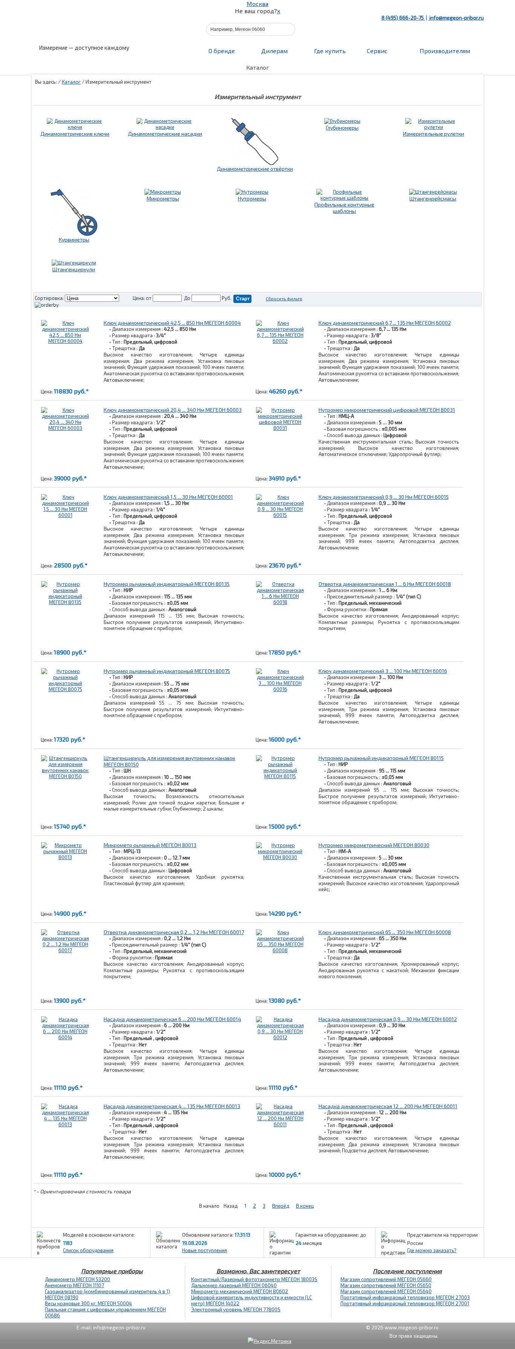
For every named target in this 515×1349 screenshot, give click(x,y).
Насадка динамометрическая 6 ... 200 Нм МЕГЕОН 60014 (172, 1019)
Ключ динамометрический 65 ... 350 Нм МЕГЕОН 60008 (385, 932)
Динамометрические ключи (74, 133)
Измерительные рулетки (433, 133)
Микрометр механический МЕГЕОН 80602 (239, 1291)
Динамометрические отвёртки (255, 168)
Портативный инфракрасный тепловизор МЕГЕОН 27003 (405, 1297)
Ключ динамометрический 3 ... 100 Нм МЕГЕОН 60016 (383, 671)
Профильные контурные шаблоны (344, 207)
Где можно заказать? (432, 1250)
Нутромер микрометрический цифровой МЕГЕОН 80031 (387, 410)
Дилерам (274, 50)
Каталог (71, 82)
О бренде (221, 50)
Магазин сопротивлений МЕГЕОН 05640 (386, 1291)
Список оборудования (88, 1250)
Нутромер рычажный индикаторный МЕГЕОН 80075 (167, 671)
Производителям (444, 50)
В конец (305, 1206)
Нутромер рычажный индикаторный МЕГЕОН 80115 (381, 758)
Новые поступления (204, 1250)
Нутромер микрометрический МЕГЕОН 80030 (374, 845)
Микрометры (163, 198)
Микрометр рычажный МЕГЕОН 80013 (150, 845)
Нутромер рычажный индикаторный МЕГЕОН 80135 (167, 584)
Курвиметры (74, 239)
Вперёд (280, 1206)
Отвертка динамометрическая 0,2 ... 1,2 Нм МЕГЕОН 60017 (174, 932)
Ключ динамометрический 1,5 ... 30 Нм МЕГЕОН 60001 (168, 497)
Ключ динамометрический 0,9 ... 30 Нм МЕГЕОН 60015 (384, 497)
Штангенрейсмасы (432, 198)
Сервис (377, 50)
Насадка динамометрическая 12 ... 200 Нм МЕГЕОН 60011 (388, 1106)
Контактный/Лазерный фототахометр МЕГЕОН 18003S (254, 1279)
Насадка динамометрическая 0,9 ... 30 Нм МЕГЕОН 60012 (388, 1019)
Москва (257, 3)
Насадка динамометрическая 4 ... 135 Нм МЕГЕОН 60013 (172, 1106)
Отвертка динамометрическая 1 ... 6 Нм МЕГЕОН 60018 (385, 584)
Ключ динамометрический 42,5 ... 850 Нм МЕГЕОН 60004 (172, 323)
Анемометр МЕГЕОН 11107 (74, 1285)
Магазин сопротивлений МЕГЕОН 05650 (385, 1285)
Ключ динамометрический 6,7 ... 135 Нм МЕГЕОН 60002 (385, 323)
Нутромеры (252, 198)
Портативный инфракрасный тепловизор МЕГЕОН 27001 (404, 1303)
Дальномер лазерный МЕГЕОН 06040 (234, 1285)
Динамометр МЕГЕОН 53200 (77, 1279)
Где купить (330, 50)
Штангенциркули (73, 269)
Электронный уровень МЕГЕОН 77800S (235, 1309)
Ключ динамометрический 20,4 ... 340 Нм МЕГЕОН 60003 (173, 410)
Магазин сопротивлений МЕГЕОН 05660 (386, 1279)
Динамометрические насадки (165, 133)
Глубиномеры (342, 127)
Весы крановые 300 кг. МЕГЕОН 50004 (88, 1303)
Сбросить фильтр (284, 298)
